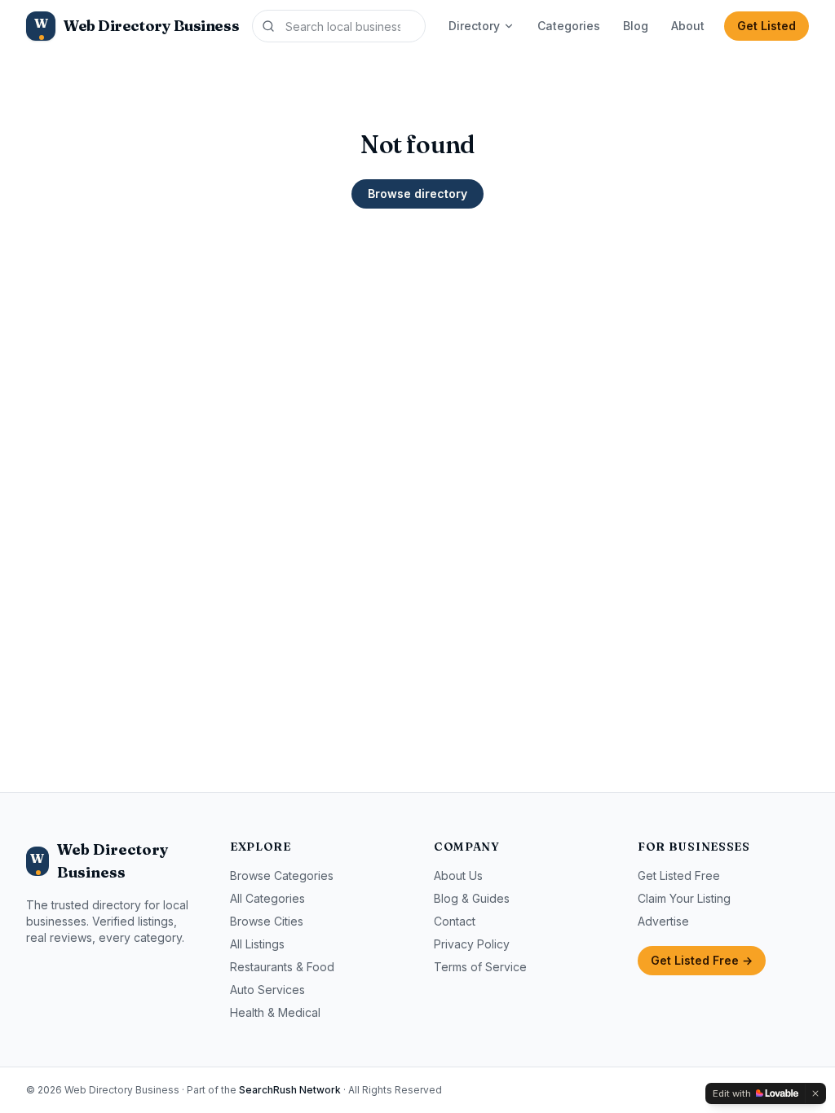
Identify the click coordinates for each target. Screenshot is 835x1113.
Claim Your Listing (684, 898)
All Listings (257, 944)
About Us (458, 875)
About (688, 26)
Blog (635, 26)
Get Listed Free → (702, 960)
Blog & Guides (472, 898)
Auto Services (267, 989)
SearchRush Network (290, 1090)
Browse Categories (282, 875)
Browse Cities (266, 921)
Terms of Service (480, 967)
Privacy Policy (472, 944)
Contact (454, 921)
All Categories (267, 898)
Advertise (663, 921)
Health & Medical (275, 1012)
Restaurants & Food (282, 967)
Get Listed (766, 26)
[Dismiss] (815, 1093)
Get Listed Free (679, 875)
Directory (474, 26)
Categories (568, 26)
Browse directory (417, 193)
